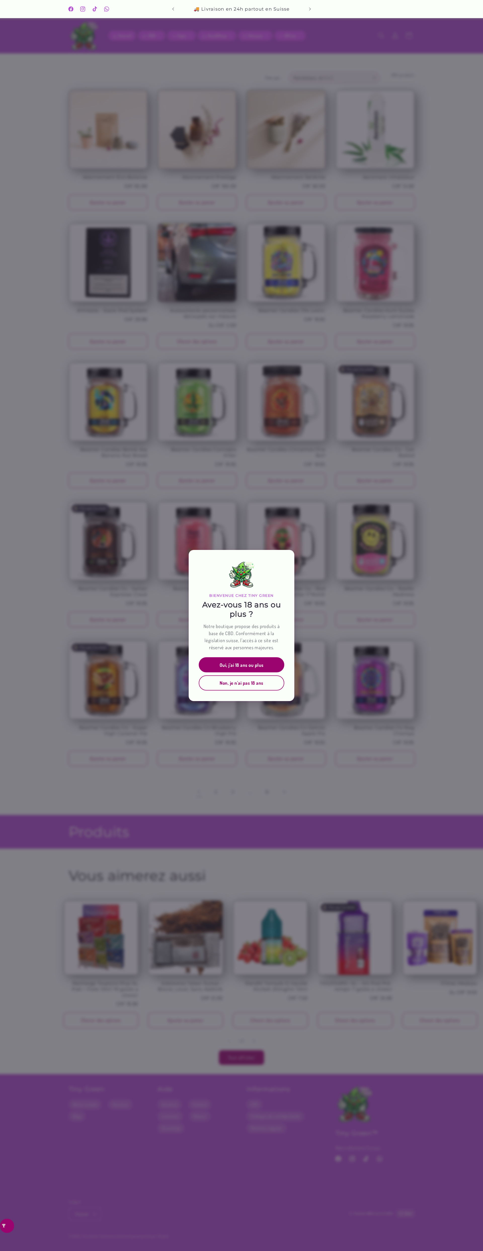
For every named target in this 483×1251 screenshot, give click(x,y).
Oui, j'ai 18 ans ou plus (242, 665)
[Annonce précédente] (173, 9)
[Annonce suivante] (309, 9)
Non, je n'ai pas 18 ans (241, 683)
